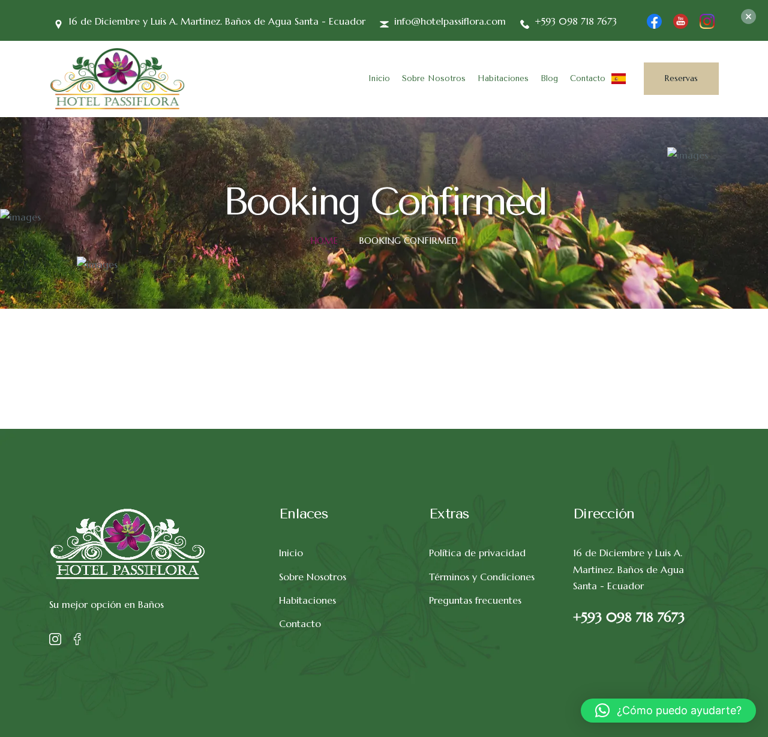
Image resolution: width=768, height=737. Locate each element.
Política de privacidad (477, 553)
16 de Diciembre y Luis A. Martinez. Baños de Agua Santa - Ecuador (628, 569)
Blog (549, 78)
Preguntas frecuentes (475, 600)
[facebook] (654, 20)
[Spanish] (618, 77)
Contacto (587, 78)
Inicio (379, 78)
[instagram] (707, 20)
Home (324, 240)
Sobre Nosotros (434, 78)
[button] (668, 711)
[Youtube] (680, 20)
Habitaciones (503, 78)
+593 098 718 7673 (629, 617)
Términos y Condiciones (482, 577)
